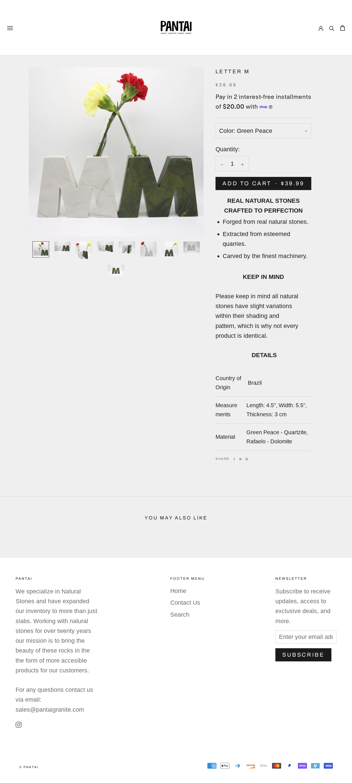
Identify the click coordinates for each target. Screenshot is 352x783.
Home (178, 590)
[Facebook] (234, 459)
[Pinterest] (246, 459)
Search (179, 614)
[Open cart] (342, 27)
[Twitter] (240, 459)
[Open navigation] (10, 28)
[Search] (331, 28)
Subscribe (303, 655)
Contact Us (185, 602)
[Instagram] (19, 724)
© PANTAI (28, 767)
